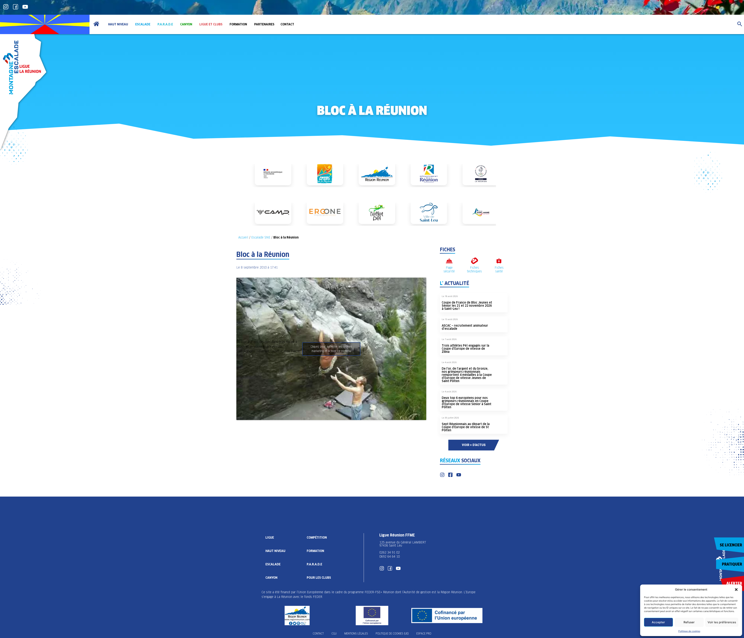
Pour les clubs (319, 578)
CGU (334, 633)
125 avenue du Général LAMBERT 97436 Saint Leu (403, 544)
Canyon (271, 578)
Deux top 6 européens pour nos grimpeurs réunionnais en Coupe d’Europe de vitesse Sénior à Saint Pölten (466, 402)
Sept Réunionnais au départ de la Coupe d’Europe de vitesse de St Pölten (466, 427)
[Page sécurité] (449, 260)
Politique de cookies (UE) (392, 633)
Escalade (273, 564)
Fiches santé (499, 269)
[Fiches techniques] (474, 260)
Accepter (658, 622)
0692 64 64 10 (389, 556)
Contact (318, 633)
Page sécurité (449, 269)
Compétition (317, 538)
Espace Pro (423, 633)
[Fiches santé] (499, 260)
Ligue (269, 538)
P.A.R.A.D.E (314, 564)
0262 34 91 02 (389, 552)
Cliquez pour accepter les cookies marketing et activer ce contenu (331, 349)
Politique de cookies (689, 631)
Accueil (243, 237)
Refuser (689, 622)
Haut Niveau (275, 551)
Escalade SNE (260, 237)
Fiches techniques (474, 269)
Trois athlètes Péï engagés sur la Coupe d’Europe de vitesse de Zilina (465, 349)
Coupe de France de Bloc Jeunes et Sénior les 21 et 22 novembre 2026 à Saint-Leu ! (467, 305)
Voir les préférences (722, 622)
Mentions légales (356, 633)
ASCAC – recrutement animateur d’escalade (465, 327)
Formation (315, 551)
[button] (736, 590)
